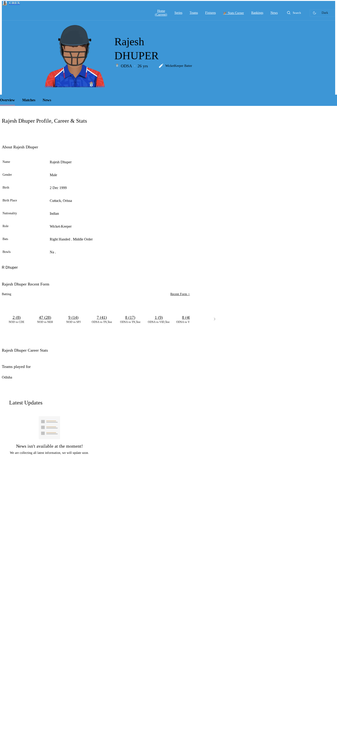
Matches (28, 100)
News (47, 100)
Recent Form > (180, 294)
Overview (7, 100)
